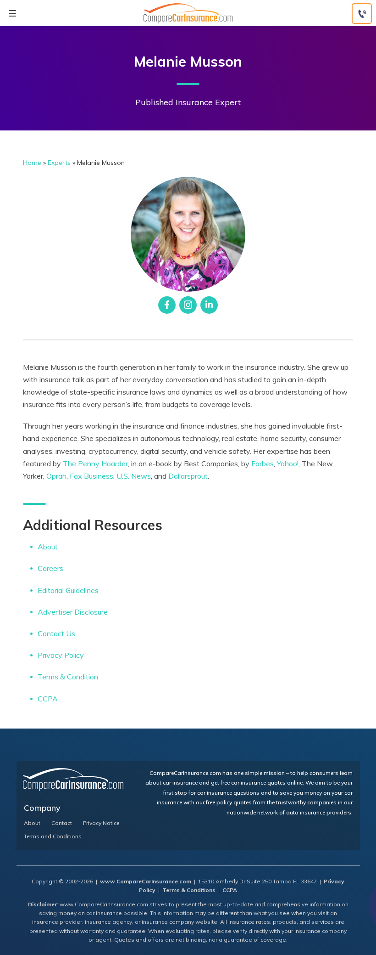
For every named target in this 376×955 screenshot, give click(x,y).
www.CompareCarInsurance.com (145, 881)
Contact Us (56, 633)
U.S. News (133, 475)
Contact (61, 823)
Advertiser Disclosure (73, 611)
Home (32, 162)
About (48, 546)
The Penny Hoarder (95, 463)
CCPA (48, 698)
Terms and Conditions (53, 836)
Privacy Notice (101, 823)
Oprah (56, 475)
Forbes (262, 463)
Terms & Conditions (189, 890)
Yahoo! (288, 463)
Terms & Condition (68, 676)
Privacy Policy (61, 655)
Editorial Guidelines (68, 590)
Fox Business (91, 475)
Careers (50, 568)
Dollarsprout (188, 475)
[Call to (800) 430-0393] (362, 13)
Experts (59, 162)
